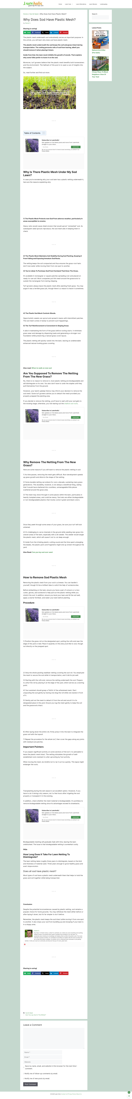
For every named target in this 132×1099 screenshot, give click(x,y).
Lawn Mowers (93, 4)
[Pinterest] (24, 944)
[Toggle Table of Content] (43, 133)
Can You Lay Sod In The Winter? (35, 1015)
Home (60, 4)
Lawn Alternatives (81, 4)
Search (94, 14)
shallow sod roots (71, 403)
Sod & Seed (33, 14)
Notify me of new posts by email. (37, 1078)
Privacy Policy (72, 1094)
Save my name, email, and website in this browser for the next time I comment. (51, 1067)
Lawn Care (68, 4)
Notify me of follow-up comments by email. (41, 1074)
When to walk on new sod (42, 368)
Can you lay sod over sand (42, 552)
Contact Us (64, 1094)
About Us (79, 1094)
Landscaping (103, 4)
